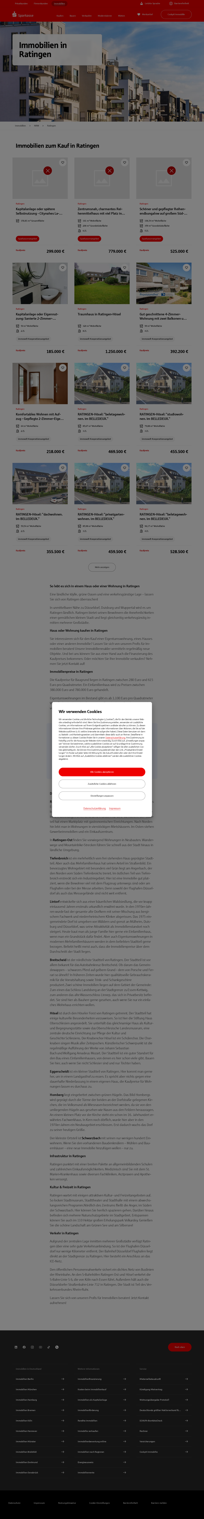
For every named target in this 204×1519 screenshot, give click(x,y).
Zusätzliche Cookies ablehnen (102, 784)
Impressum (115, 808)
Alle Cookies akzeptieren (102, 772)
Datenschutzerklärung (115, 737)
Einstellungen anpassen (102, 796)
